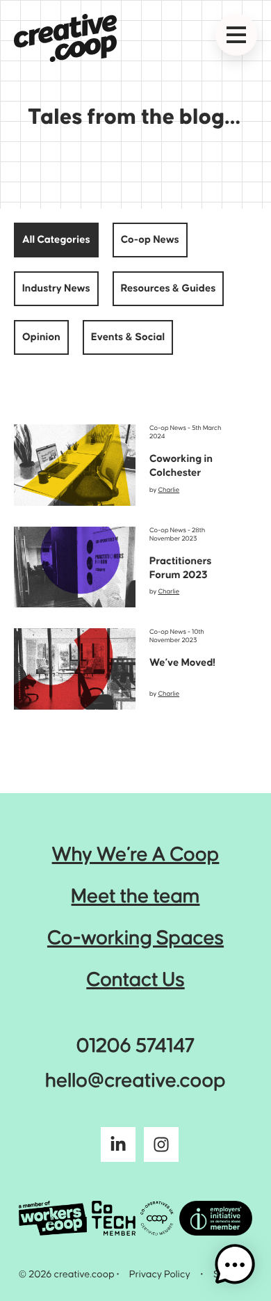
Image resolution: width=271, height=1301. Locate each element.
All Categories (56, 240)
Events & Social (128, 337)
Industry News (56, 288)
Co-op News (150, 240)
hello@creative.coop (135, 1081)
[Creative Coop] (65, 38)
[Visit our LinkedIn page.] (118, 1148)
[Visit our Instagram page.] (161, 1148)
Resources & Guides (168, 288)
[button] (235, 1265)
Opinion (41, 337)
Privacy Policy (159, 1275)
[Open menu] (236, 35)
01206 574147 (135, 1046)
